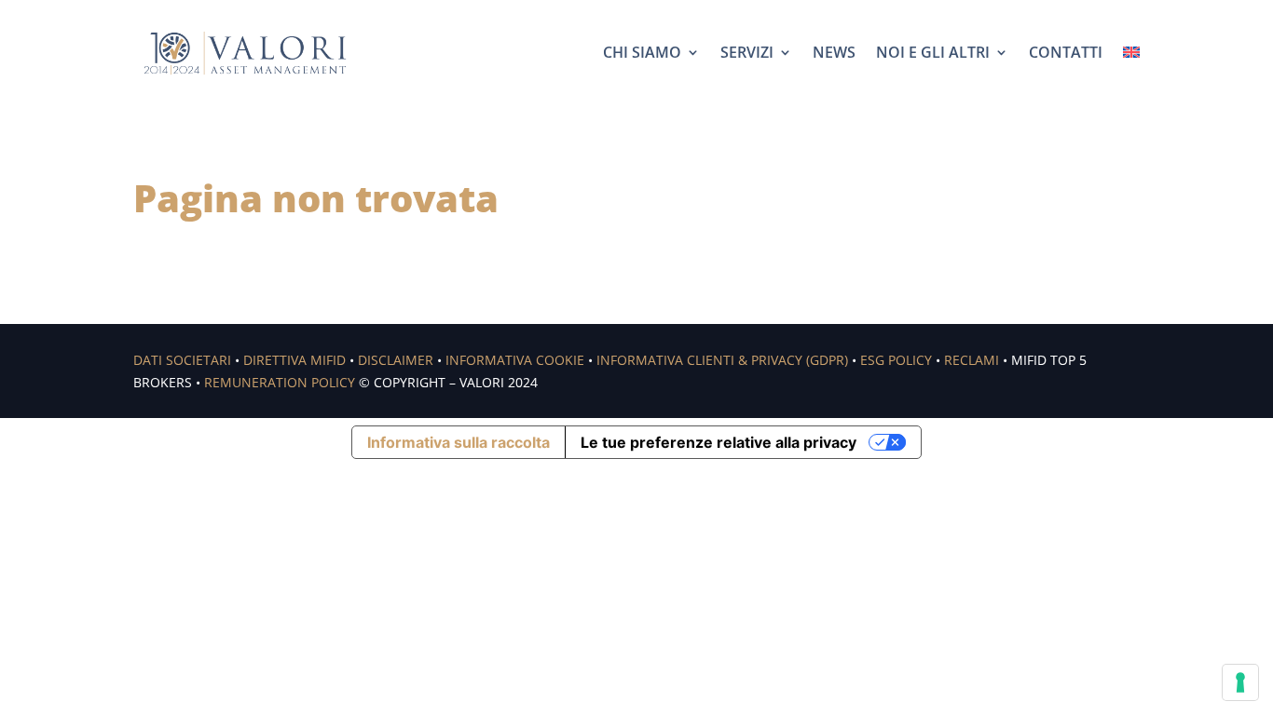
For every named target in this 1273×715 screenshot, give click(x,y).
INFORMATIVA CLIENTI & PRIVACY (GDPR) (722, 360)
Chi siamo (642, 52)
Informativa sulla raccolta (458, 442)
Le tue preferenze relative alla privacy (718, 442)
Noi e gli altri (933, 52)
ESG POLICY (896, 360)
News (834, 52)
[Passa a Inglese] (1131, 52)
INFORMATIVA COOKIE (514, 360)
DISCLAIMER (395, 360)
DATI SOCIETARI (182, 360)
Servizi (746, 52)
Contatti (1065, 52)
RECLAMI (971, 360)
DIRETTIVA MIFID (294, 360)
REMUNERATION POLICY (279, 382)
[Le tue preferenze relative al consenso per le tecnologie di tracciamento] (1240, 682)
